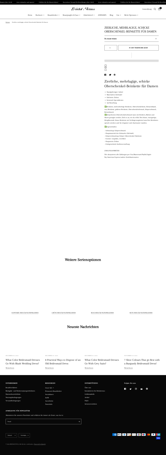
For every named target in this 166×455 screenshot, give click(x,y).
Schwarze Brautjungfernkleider (25, 313)
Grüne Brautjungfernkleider (64, 313)
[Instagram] (137, 388)
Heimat (8, 22)
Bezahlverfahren (11, 387)
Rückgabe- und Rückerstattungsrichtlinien (20, 391)
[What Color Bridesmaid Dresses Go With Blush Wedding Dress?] (24, 342)
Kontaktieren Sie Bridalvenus (95, 391)
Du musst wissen (110, 39)
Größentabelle (90, 394)
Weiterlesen (10, 368)
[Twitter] (132, 388)
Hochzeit (39, 15)
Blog (111, 15)
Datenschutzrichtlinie (13, 394)
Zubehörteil (88, 15)
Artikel (87, 397)
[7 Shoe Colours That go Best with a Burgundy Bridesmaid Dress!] (142, 342)
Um (118, 15)
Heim (30, 15)
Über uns (88, 387)
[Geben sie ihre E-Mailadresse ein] (79, 421)
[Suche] (155, 9)
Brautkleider (53, 15)
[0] (158, 9)
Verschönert (49, 394)
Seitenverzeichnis (91, 404)
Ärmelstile (48, 404)
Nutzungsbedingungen (13, 397)
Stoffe (47, 398)
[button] (131, 55)
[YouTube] (143, 389)
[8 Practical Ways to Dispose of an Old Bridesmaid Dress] (63, 342)
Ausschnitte (49, 401)
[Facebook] (126, 388)
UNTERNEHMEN (12, 383)
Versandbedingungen (13, 401)
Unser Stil (48, 388)
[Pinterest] (148, 388)
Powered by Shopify (40, 444)
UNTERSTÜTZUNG (91, 383)
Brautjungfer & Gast (70, 15)
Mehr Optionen (130, 15)
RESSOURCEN (50, 383)
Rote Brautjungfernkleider (141, 313)
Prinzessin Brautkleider (53, 391)
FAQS (86, 401)
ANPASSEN (102, 15)
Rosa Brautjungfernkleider (102, 313)
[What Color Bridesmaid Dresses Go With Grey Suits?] (103, 342)
